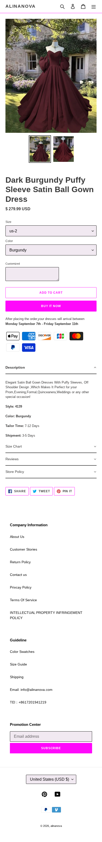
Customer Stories (23, 549)
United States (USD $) (49, 779)
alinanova (20, 6)
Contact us (18, 575)
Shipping (17, 677)
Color (9, 241)
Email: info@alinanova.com (31, 690)
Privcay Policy (20, 587)
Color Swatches (22, 652)
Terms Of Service (23, 600)
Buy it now (51, 306)
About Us (17, 537)
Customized (12, 263)
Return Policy (20, 562)
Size (8, 222)
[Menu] (93, 6)
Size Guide (18, 664)
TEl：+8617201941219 (28, 702)
